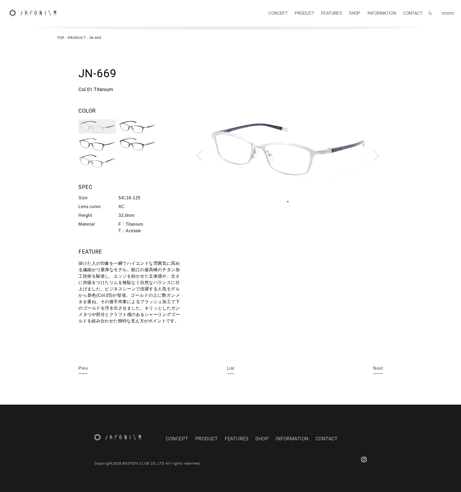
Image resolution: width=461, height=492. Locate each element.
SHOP (354, 13)
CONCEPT (278, 13)
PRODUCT (304, 13)
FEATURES (331, 13)
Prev (83, 368)
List (230, 368)
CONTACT (412, 13)
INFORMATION (381, 13)
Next (378, 368)
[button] (288, 201)
